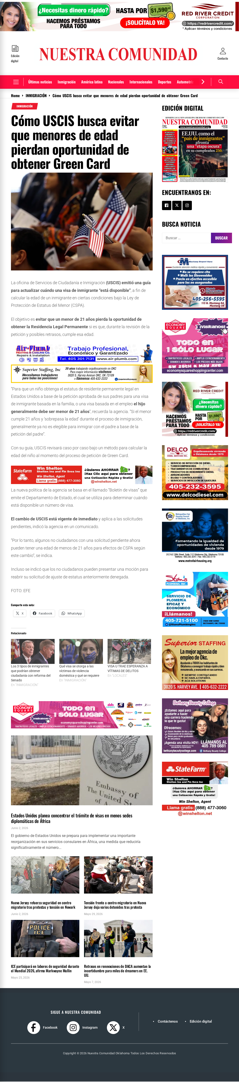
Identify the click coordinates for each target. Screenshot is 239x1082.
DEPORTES (18, 959)
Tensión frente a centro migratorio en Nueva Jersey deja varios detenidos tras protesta (115, 905)
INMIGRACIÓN (25, 106)
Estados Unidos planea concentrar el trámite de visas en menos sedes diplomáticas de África (71, 818)
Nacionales (116, 82)
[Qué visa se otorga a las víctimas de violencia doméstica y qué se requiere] (81, 651)
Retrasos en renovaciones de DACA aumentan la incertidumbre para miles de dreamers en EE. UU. (117, 970)
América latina (91, 82)
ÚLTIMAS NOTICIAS (42, 808)
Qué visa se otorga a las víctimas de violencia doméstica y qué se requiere (79, 670)
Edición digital (201, 1021)
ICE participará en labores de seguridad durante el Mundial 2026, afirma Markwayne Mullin (45, 968)
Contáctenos (168, 1021)
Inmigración (67, 82)
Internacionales (141, 82)
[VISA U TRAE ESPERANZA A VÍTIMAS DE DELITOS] (129, 651)
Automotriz (185, 82)
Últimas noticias (40, 82)
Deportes (164, 82)
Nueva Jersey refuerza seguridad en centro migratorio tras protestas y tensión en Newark (43, 905)
